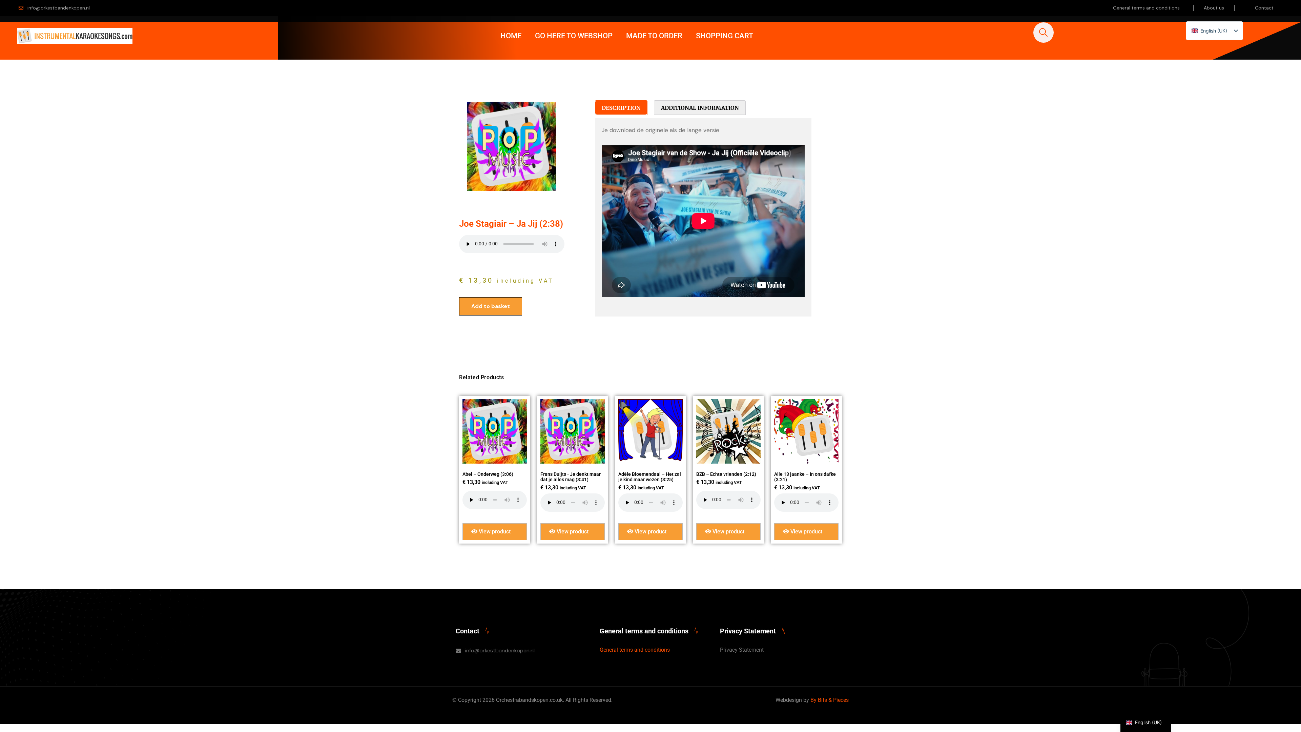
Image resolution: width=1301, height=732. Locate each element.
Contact (1264, 8)
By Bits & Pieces (829, 700)
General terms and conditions (1146, 8)
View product (494, 531)
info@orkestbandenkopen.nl (58, 8)
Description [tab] (621, 107)
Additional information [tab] (700, 107)
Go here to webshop (574, 36)
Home (510, 36)
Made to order (654, 36)
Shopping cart (724, 36)
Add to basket (490, 306)
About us (1214, 8)
